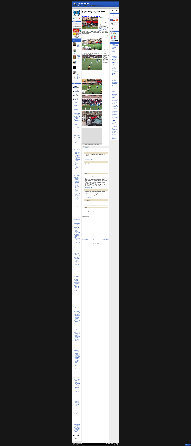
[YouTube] (114, 20)
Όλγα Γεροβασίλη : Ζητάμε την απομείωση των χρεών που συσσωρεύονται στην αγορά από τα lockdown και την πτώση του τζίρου (115, 107)
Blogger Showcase (115, 444)
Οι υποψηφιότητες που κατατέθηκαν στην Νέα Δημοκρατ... (77, 251)
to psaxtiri (113, 113)
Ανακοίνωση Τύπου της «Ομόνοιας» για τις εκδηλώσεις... (77, 153)
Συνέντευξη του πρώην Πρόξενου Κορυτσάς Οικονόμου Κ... (77, 422)
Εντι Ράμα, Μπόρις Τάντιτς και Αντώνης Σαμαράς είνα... (77, 354)
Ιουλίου (75, 94)
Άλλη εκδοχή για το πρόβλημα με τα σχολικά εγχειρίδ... (77, 263)
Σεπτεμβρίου (76, 91)
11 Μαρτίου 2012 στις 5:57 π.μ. (88, 187)
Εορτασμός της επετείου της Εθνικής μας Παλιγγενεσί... (77, 171)
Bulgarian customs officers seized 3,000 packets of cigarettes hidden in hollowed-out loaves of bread (115, 84)
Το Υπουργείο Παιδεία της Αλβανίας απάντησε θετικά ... (77, 330)
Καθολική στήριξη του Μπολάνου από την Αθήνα (78, 73)
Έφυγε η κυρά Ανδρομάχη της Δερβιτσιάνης (76, 274)
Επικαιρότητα (86, 147)
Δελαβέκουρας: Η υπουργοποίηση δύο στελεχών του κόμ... (77, 351)
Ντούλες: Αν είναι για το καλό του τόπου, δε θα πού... (77, 245)
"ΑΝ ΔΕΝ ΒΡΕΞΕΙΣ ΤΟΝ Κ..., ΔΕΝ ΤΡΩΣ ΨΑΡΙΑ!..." (77, 258)
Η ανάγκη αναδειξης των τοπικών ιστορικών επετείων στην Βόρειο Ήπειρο (114, 28)
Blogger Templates (107, 443)
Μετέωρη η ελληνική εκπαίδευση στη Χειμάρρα (76, 416)
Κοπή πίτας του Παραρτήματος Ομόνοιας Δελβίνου (77, 242)
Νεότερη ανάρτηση (85, 239)
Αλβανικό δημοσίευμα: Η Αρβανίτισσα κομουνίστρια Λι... (77, 209)
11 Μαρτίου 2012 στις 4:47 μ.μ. (88, 204)
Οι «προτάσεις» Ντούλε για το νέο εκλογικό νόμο (77, 375)
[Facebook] (111, 20)
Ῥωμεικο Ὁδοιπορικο (114, 62)
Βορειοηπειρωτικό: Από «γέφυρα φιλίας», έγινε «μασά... (77, 339)
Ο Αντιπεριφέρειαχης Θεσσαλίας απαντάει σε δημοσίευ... (77, 198)
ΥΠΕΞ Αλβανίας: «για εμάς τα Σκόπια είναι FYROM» (77, 238)
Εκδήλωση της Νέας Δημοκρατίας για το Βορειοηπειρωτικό (77, 133)
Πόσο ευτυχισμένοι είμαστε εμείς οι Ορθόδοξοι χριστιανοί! (115, 76)
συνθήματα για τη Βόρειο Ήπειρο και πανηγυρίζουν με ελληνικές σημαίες (103, 29)
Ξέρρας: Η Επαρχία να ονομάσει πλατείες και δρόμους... (77, 159)
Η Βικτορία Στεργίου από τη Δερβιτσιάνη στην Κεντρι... (77, 290)
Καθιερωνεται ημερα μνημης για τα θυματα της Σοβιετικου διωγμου (115, 91)
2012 (74, 86)
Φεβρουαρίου (76, 435)
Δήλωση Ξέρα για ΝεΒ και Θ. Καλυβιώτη (78, 62)
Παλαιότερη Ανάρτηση (105, 239)
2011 (74, 438)
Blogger (77, 444)
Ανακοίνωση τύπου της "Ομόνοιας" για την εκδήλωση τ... (77, 368)
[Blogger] (117, 20)
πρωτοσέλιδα (76, 36)
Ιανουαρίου (75, 436)
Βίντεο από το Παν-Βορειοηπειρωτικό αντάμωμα (77, 315)
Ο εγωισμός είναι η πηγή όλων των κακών (76, 101)
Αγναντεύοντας (114, 66)
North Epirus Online (114, 116)
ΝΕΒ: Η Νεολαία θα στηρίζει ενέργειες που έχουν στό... (76, 280)
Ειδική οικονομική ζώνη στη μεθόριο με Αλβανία (77, 293)
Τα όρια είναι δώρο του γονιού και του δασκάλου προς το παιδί (115, 112)
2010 (74, 439)
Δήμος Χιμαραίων (114, 131)
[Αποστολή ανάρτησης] (90, 146)
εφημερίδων (76, 37)
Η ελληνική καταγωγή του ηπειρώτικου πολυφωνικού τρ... (77, 145)
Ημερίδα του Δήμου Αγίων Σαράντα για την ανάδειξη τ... (77, 267)
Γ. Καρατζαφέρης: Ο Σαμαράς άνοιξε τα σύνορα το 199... (77, 336)
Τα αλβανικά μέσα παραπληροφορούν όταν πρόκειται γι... (77, 391)
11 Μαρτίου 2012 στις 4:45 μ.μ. (88, 197)
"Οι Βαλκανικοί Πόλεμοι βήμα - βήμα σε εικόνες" (77, 364)
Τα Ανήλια (113, 128)
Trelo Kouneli (113, 51)
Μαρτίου (75, 99)
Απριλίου (75, 98)
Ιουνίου (75, 95)
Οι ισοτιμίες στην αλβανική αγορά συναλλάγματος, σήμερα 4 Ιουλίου (115, 80)
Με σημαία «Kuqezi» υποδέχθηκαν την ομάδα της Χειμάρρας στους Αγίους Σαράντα (94, 12)
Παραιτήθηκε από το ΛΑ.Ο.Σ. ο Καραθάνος (77, 397)
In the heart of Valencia (114, 87)
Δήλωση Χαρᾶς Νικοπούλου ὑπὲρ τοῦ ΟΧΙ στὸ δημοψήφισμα (115, 126)
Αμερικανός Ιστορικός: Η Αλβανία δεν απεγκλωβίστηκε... (77, 114)
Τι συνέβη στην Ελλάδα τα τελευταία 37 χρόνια (77, 404)
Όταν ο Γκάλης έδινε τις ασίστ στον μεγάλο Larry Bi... (77, 235)
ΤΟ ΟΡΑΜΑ (113, 120)
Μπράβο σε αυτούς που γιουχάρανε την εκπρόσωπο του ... (77, 286)
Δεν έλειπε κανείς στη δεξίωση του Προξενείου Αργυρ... (77, 156)
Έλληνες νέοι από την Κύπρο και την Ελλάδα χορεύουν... (77, 150)
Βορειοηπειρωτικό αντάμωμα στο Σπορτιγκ (76, 318)
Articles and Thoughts (115, 81)
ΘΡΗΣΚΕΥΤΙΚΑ (114, 59)
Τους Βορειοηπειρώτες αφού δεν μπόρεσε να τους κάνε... (77, 428)
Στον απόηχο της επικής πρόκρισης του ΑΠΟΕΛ (77, 283)
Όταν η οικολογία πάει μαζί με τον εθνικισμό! (77, 117)
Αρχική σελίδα (95, 239)
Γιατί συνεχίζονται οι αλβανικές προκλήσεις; (76, 228)
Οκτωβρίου (75, 90)
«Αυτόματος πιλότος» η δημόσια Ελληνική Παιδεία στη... (77, 357)
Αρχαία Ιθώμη (113, 44)
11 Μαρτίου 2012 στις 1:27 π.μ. (88, 159)
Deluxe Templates (116, 443)
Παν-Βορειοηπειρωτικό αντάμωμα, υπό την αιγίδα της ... (77, 425)
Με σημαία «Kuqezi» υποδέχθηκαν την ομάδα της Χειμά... (77, 324)
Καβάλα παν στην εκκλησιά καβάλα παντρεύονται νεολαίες (78, 57)
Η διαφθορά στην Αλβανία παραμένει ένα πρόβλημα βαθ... (77, 345)
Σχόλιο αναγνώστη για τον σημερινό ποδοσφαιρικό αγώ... (77, 327)
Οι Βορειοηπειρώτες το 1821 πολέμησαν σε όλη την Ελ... (77, 178)
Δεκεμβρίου (75, 87)
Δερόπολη (113, 70)
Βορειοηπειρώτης (81, 3)
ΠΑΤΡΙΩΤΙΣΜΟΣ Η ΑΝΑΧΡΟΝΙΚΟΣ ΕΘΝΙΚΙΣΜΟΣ (76, 248)
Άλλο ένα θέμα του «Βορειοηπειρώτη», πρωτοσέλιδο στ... (77, 312)
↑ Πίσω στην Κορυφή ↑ (95, 243)
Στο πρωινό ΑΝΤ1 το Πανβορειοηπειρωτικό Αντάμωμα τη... (77, 333)
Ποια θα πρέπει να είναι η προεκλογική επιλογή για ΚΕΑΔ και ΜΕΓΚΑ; (115, 118)
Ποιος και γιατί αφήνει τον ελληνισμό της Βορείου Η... (77, 206)
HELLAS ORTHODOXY (115, 89)
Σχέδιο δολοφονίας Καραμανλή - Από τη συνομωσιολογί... (77, 277)
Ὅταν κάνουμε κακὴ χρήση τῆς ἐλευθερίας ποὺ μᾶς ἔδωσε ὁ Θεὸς (115, 64)
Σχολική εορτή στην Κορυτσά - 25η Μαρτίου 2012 (76, 127)
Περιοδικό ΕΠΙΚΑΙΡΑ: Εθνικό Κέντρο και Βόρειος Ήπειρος (77, 419)
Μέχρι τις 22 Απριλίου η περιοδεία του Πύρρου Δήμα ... (77, 130)
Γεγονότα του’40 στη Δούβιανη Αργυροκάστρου (77, 394)
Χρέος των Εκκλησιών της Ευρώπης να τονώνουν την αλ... (77, 348)
